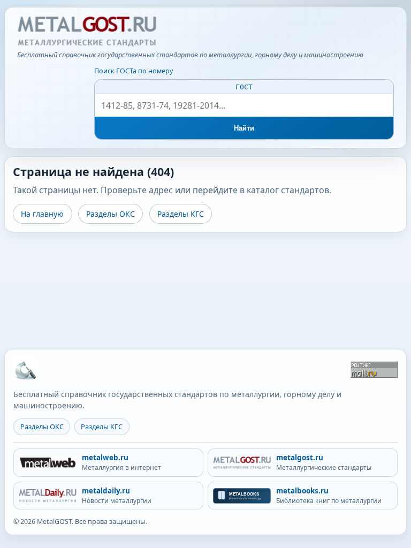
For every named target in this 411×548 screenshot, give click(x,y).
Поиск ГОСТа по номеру (133, 70)
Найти (244, 128)
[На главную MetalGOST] (25, 370)
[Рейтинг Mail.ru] (374, 369)
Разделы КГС (180, 214)
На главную (42, 214)
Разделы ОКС (110, 214)
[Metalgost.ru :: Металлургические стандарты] (86, 31)
